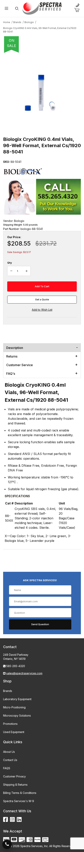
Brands (7, 691)
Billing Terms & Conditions (19, 792)
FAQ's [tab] (10, 374)
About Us (9, 751)
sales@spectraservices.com (24, 673)
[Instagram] (12, 819)
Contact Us (10, 760)
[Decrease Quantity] (11, 271)
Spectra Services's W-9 (18, 801)
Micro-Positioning (14, 707)
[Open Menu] (6, 8)
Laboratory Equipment (17, 699)
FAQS (6, 768)
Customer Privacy (14, 776)
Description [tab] (14, 348)
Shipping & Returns (15, 784)
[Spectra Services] (42, 8)
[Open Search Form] (17, 8)
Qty (9, 262)
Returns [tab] (11, 356)
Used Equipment (13, 732)
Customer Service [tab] (19, 365)
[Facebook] (5, 819)
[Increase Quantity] (26, 271)
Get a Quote (42, 299)
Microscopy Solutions (17, 715)
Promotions (10, 723)
